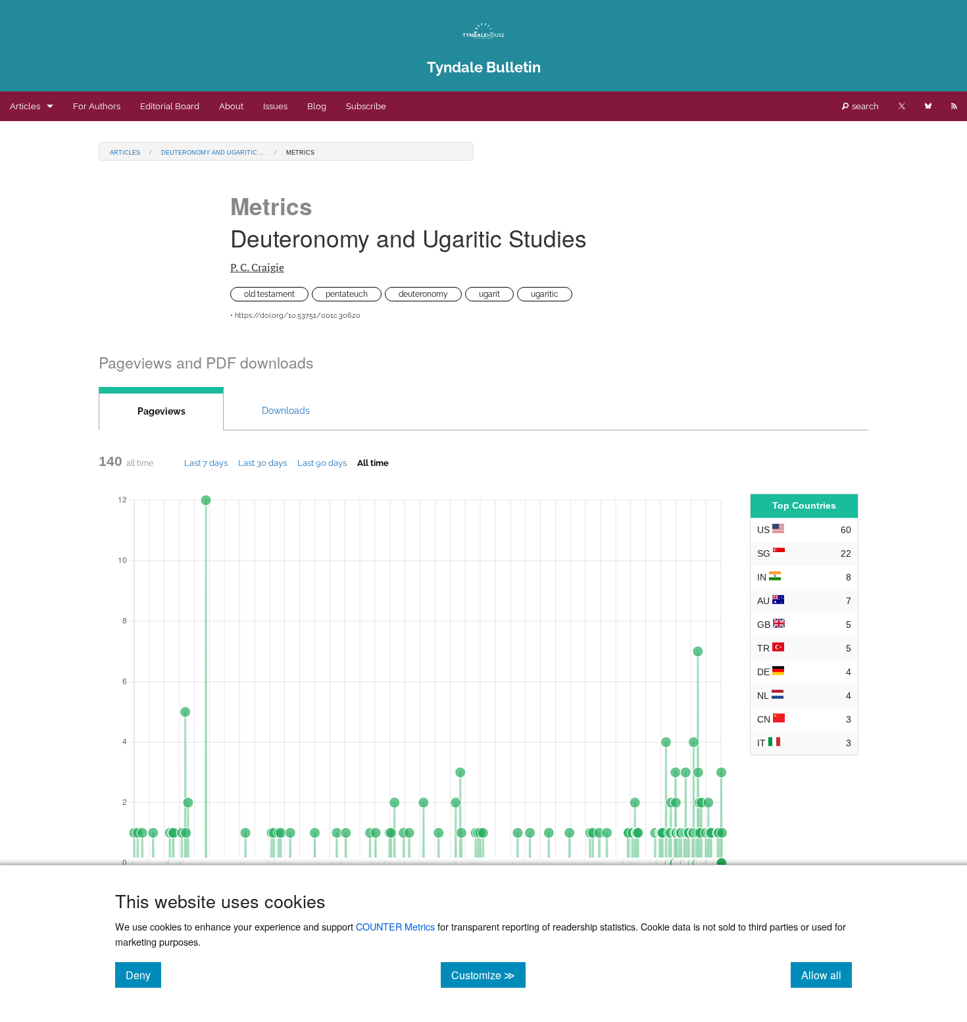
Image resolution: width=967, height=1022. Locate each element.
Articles (25, 106)
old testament (269, 294)
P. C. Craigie (257, 267)
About (231, 106)
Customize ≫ (488, 975)
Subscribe (366, 106)
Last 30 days (262, 462)
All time (373, 462)
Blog (316, 106)
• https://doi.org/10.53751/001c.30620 (295, 315)
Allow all (826, 975)
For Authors (96, 106)
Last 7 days (206, 462)
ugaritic (544, 294)
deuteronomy (423, 294)
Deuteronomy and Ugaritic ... (213, 152)
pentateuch (347, 294)
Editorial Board (169, 106)
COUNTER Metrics (395, 926)
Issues (275, 106)
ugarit (489, 294)
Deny (143, 975)
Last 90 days (322, 462)
